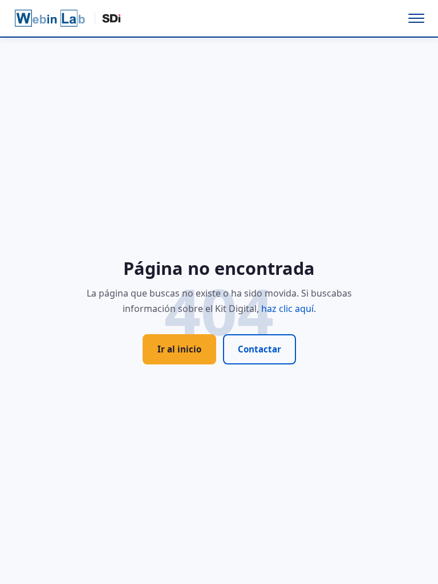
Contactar (259, 349)
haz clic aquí (287, 308)
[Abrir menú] (416, 18)
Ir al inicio (179, 349)
